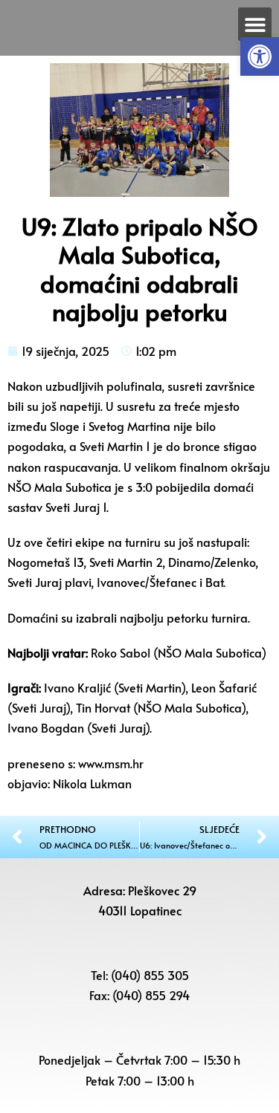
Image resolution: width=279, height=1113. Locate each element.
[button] (259, 56)
